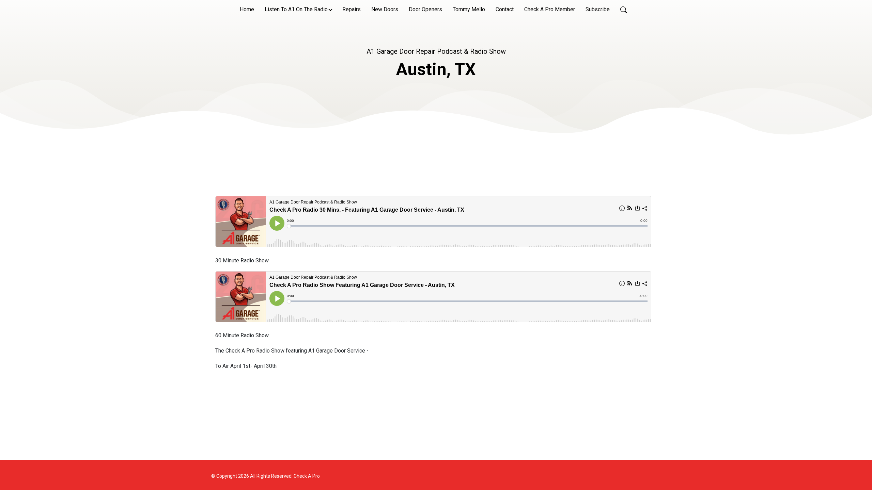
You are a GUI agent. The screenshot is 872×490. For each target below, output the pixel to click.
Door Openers (425, 9)
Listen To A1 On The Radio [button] (296, 9)
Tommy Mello (469, 9)
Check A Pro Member (549, 9)
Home (247, 9)
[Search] (624, 9)
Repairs (351, 9)
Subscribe (598, 9)
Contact (505, 9)
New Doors (384, 9)
